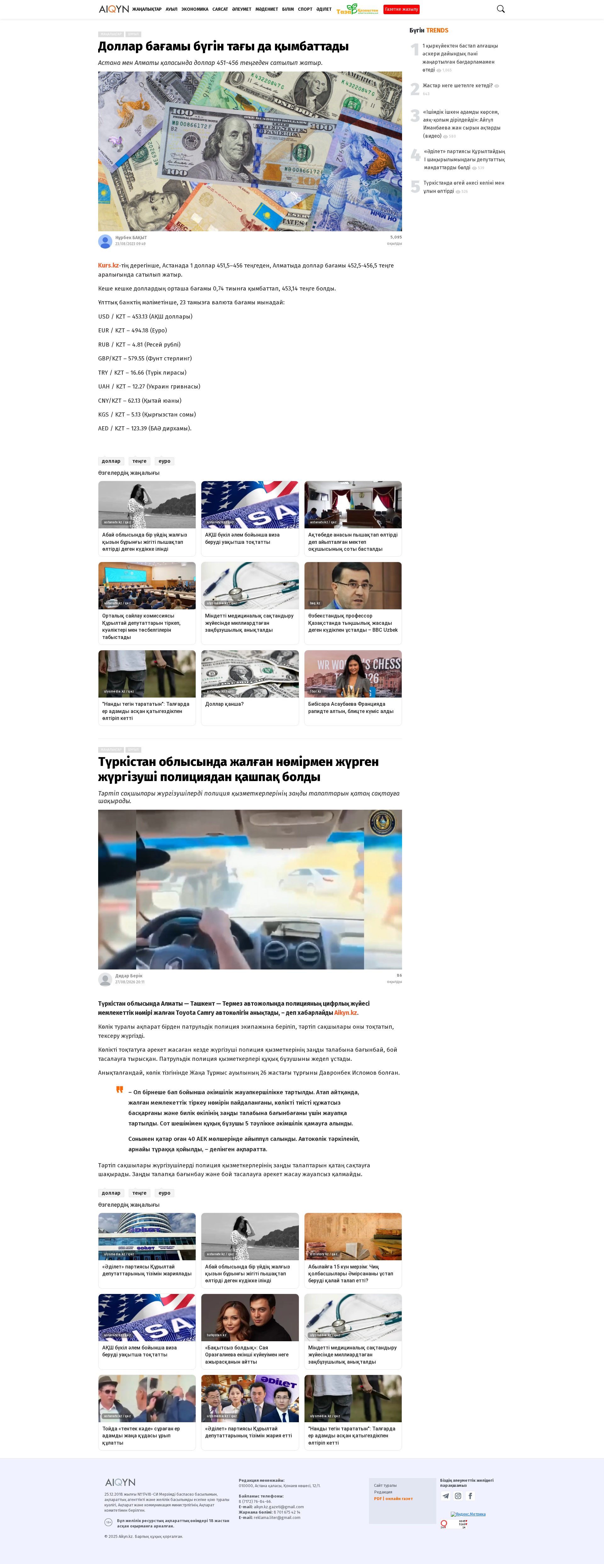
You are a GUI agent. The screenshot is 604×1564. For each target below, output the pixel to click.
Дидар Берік (129, 976)
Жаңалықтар (111, 34)
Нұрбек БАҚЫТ (131, 237)
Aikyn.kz (345, 1012)
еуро (165, 461)
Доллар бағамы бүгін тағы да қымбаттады (223, 46)
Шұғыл (133, 34)
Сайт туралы (385, 1485)
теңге (139, 461)
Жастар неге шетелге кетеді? (458, 86)
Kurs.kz (108, 265)
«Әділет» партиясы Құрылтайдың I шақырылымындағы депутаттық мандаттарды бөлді (464, 159)
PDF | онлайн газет (393, 1498)
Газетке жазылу (401, 9)
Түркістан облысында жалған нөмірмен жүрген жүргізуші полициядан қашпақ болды (238, 769)
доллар (111, 461)
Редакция (383, 1492)
